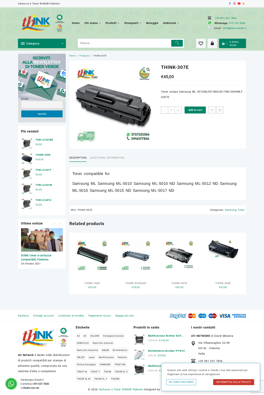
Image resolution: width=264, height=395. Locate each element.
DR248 (105, 350)
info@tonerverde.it (234, 28)
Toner (241, 209)
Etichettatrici (120, 350)
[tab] (79, 158)
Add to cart (195, 109)
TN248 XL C (121, 371)
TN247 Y (95, 371)
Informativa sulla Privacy (233, 382)
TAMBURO (105, 364)
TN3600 (115, 379)
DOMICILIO (83, 343)
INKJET (81, 357)
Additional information (107, 157)
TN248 (107, 371)
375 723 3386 (237, 23)
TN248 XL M (83, 379)
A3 (78, 336)
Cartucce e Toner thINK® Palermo (121, 389)
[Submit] (177, 43)
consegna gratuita (113, 336)
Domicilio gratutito (87, 350)
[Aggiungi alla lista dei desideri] (212, 110)
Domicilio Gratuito (103, 343)
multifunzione (106, 357)
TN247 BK (120, 364)
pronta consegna (86, 364)
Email (24, 98)
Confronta (219, 110)
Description (78, 157)
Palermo (122, 357)
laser (92, 357)
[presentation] (54, 223)
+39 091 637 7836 (226, 18)
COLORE (94, 336)
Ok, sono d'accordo (181, 382)
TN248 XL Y (100, 379)
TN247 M (82, 371)
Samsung (230, 209)
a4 (84, 336)
